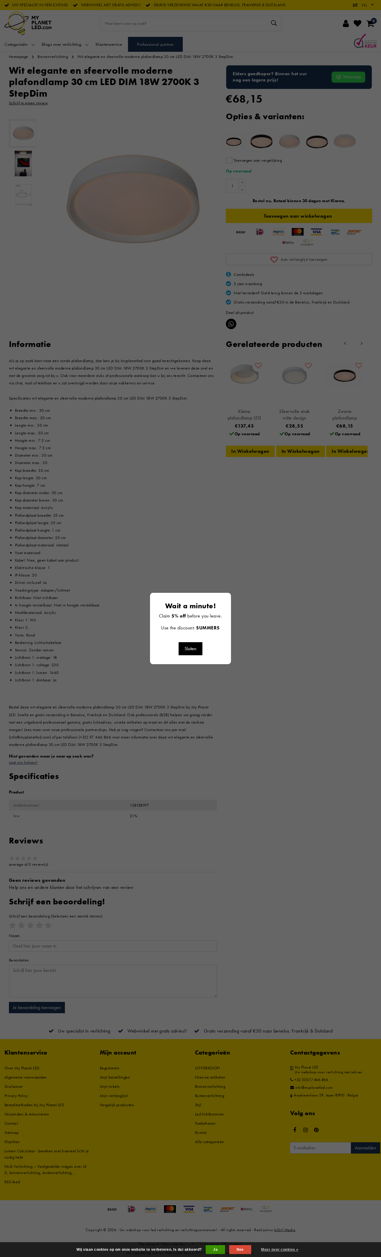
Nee (240, 1249)
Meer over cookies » (279, 1249)
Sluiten (190, 648)
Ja (215, 1249)
